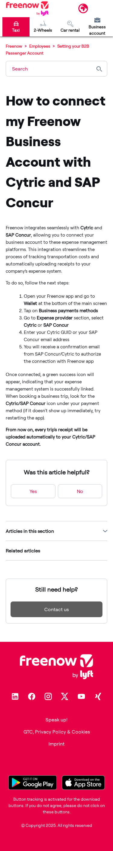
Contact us (56, 609)
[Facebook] (31, 696)
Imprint (56, 744)
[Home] (27, 8)
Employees (40, 46)
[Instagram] (48, 696)
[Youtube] (81, 696)
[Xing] (97, 696)
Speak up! (56, 720)
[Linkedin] (15, 696)
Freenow (14, 46)
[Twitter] (64, 696)
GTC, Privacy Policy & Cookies (57, 732)
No (80, 491)
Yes (33, 491)
